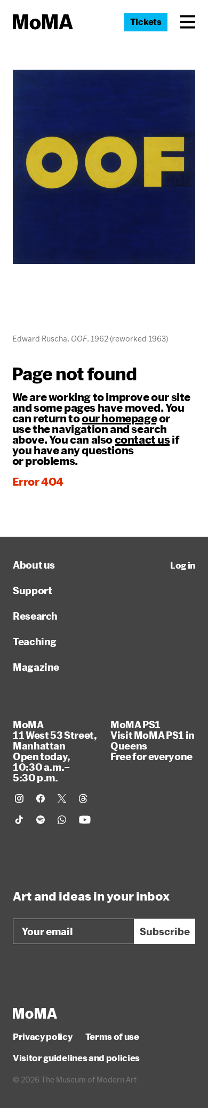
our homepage (119, 418)
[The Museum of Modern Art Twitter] (61, 798)
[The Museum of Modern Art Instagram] (19, 798)
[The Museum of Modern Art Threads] (83, 798)
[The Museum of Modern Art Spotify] (40, 819)
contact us (142, 439)
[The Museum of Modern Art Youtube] (85, 819)
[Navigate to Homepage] (43, 22)
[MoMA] (35, 1013)
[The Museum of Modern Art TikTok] (19, 819)
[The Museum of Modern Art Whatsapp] (61, 819)
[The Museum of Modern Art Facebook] (40, 798)
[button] (187, 21)
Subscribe (165, 931)
